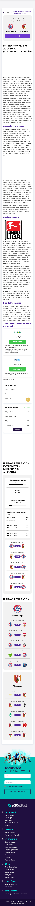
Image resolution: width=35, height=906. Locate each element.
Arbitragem (8, 820)
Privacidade (9, 844)
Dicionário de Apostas (12, 823)
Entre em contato (10, 842)
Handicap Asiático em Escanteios (16, 894)
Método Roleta (10, 852)
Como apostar (9, 815)
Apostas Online (10, 860)
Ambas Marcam (10, 832)
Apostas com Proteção (12, 835)
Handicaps (8, 818)
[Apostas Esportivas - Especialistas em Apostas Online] (17, 805)
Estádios (7, 825)
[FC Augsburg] (24, 26)
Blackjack (8, 857)
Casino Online (9, 855)
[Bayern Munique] (10, 26)
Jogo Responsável (11, 847)
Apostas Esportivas (18, 901)
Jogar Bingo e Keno (11, 850)
